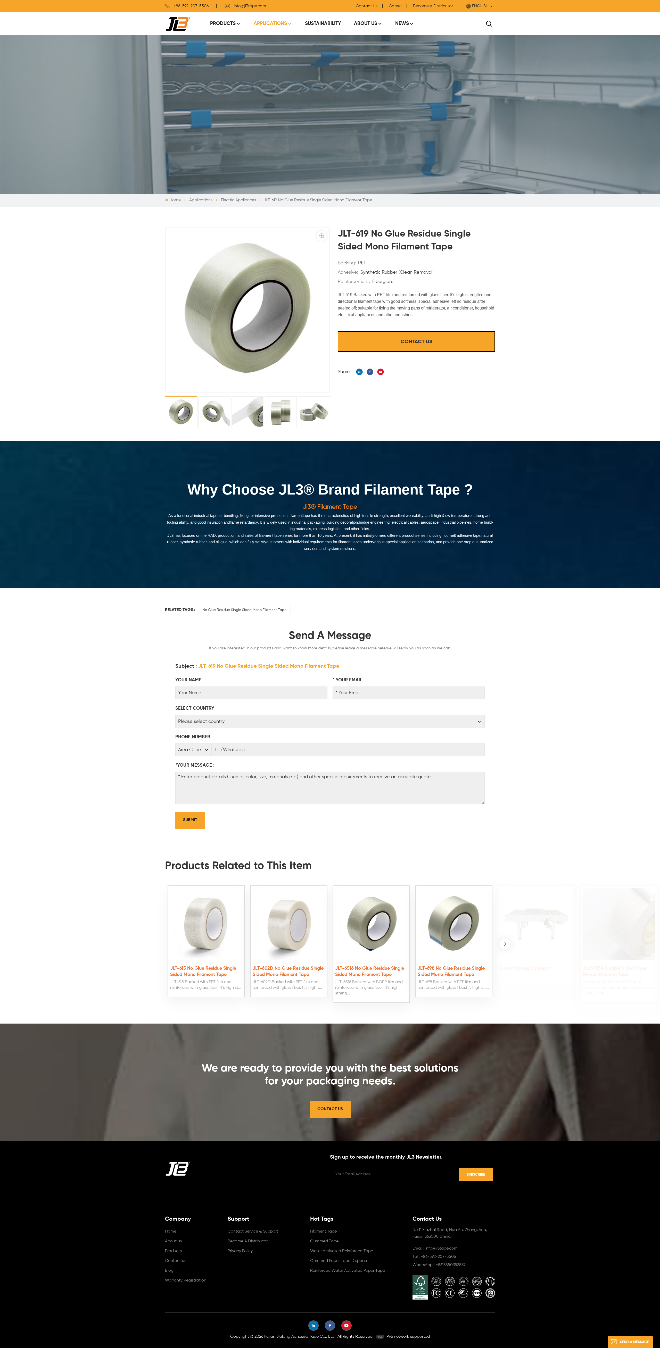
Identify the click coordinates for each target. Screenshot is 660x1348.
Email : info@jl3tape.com (435, 1248)
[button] (505, 944)
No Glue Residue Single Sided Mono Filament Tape (244, 610)
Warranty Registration (185, 1280)
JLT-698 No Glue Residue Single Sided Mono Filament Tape (451, 971)
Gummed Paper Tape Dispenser (340, 1261)
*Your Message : (194, 765)
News (402, 23)
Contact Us (366, 6)
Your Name (188, 680)
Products (223, 23)
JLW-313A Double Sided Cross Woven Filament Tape (615, 971)
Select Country (194, 708)
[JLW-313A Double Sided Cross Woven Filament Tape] (619, 924)
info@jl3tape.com (250, 6)
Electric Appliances (238, 200)
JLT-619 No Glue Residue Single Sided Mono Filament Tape (268, 666)
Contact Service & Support (253, 1231)
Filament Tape (323, 1231)
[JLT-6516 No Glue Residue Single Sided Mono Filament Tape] (371, 924)
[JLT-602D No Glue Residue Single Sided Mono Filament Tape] (289, 924)
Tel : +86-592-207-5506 (434, 1257)
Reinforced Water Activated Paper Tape (347, 1271)
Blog (169, 1271)
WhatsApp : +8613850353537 (439, 1265)
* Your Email (347, 680)
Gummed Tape (324, 1241)
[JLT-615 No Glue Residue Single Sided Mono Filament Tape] (206, 924)
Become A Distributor (433, 6)
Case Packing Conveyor (525, 968)
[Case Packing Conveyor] (536, 924)
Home (175, 200)
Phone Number (192, 737)
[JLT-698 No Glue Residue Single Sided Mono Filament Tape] (454, 924)
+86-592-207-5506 (191, 6)
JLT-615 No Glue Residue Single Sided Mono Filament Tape (203, 971)
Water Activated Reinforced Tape (341, 1251)
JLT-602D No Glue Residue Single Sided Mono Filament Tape (288, 971)
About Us (365, 23)
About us (173, 1241)
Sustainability (323, 23)
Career (395, 6)
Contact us (175, 1261)
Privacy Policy (240, 1251)
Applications (270, 23)
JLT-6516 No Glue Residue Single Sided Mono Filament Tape (369, 971)
